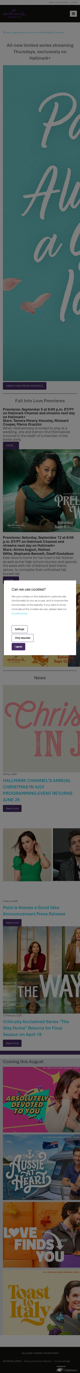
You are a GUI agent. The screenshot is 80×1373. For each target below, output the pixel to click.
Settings (19, 629)
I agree (18, 646)
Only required (22, 638)
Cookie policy (19, 613)
